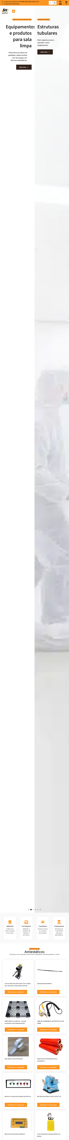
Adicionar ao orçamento (16, 992)
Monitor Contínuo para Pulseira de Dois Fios (18, 1096)
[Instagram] (66, 4)
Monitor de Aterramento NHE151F (15, 1134)
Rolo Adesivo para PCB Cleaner (14, 1059)
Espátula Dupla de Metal (44, 983)
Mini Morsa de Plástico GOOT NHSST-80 (49, 1096)
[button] (13, 11)
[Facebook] (66, 2)
